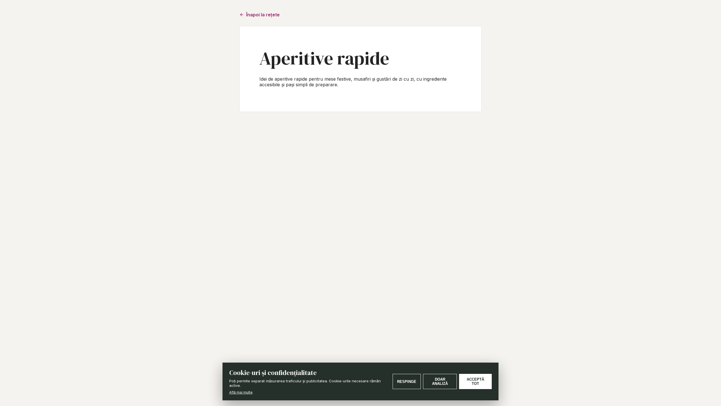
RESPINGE (406, 381)
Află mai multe (241, 392)
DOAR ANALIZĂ (440, 381)
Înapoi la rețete (263, 14)
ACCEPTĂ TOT (475, 381)
